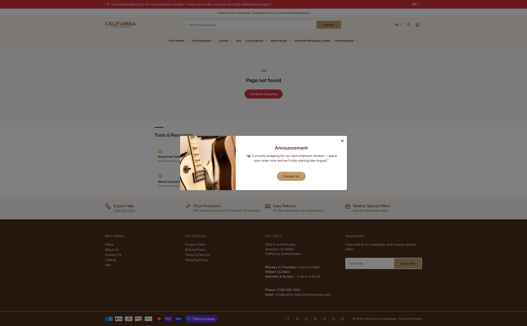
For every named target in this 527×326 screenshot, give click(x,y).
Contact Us (291, 176)
